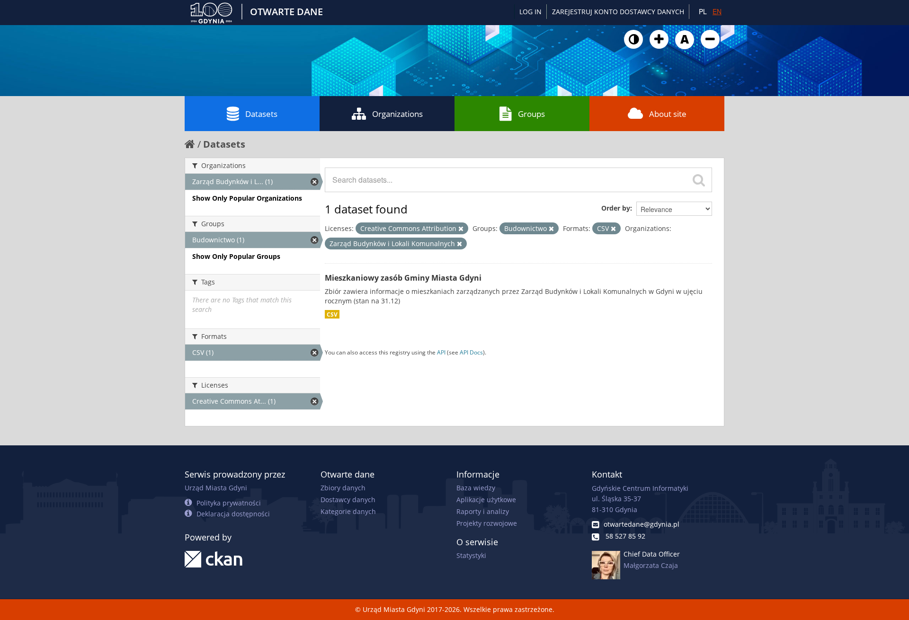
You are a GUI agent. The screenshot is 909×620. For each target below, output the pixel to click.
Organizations (397, 113)
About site (667, 113)
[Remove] (460, 228)
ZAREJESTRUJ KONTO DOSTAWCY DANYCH (618, 11)
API (441, 352)
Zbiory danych (343, 487)
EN (717, 11)
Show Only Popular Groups (236, 256)
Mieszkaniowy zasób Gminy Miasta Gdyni (403, 278)
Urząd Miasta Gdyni (216, 487)
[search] (699, 180)
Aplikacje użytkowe (486, 499)
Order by (615, 208)
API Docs (471, 352)
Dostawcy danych (348, 499)
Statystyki (471, 555)
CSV (332, 314)
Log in (530, 11)
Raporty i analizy (482, 511)
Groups (531, 113)
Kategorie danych (348, 511)
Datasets (261, 113)
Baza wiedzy (475, 487)
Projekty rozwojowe (486, 523)
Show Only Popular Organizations (247, 198)
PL (703, 11)
